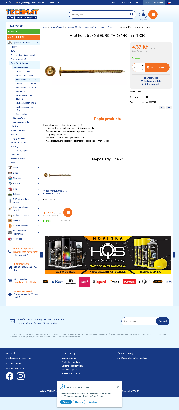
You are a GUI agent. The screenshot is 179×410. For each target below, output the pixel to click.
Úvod (11, 3)
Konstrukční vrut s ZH (26, 87)
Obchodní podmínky (71, 362)
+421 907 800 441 (57, 3)
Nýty (13, 163)
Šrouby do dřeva (90, 27)
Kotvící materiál (18, 130)
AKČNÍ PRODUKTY (17, 37)
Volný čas (17, 239)
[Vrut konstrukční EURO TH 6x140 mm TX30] (85, 73)
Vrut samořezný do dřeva (24, 108)
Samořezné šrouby (74, 27)
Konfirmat (20, 91)
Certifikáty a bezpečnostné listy (132, 358)
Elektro (16, 220)
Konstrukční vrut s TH (108, 27)
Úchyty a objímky (18, 138)
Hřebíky (14, 126)
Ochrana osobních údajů (72, 366)
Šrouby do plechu (21, 122)
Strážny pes (152, 78)
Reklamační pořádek (71, 373)
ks (138, 67)
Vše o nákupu (125, 3)
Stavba (16, 183)
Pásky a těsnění (20, 226)
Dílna (15, 173)
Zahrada (16, 194)
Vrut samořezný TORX (26, 103)
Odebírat (163, 321)
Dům (15, 189)
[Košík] (153, 14)
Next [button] (174, 254)
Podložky (15, 154)
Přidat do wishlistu (152, 81)
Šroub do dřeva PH (24, 71)
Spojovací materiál (57, 27)
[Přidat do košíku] (67, 212)
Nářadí (16, 167)
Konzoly (14, 146)
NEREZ (14, 47)
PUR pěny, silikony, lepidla (21, 201)
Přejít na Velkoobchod (154, 3)
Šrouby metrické (18, 59)
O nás (113, 3)
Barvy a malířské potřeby (20, 208)
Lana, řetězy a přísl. (19, 150)
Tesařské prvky (18, 158)
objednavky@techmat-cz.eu (31, 3)
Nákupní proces (69, 358)
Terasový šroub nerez (26, 83)
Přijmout (66, 402)
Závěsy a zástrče (19, 142)
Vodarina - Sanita (21, 215)
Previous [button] (41, 254)
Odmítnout (93, 402)
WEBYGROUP (133, 391)
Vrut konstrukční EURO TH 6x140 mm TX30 (57, 192)
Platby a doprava (69, 369)
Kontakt (138, 3)
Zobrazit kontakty (15, 368)
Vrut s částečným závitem (24, 97)
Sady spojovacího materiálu (23, 55)
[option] (108, 255)
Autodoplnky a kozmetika (19, 232)
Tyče (13, 51)
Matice (14, 134)
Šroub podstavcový (25, 75)
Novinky (12, 31)
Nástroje (17, 178)
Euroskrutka (21, 114)
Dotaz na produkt (152, 84)
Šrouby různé (19, 118)
